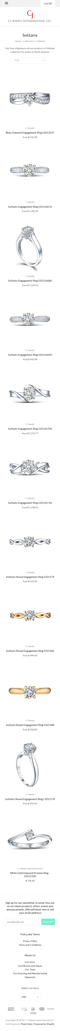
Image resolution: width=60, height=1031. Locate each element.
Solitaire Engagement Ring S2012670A (30, 428)
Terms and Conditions (30, 944)
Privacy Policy (30, 941)
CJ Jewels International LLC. (30, 868)
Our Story (30, 962)
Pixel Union (26, 1024)
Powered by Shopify (44, 1024)
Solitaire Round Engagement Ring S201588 (30, 724)
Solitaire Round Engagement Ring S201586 (30, 650)
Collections (29, 41)
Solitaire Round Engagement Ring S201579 (30, 576)
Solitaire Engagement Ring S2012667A (30, 206)
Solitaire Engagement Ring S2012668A (30, 280)
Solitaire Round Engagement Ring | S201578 (30, 799)
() (48, 3)
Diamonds (30, 977)
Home (18, 41)
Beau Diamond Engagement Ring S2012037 (30, 132)
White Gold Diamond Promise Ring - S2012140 (30, 874)
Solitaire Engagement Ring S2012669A (30, 354)
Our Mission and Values (30, 965)
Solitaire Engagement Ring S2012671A (30, 502)
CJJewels (30, 128)
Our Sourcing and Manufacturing (30, 973)
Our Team (30, 969)
